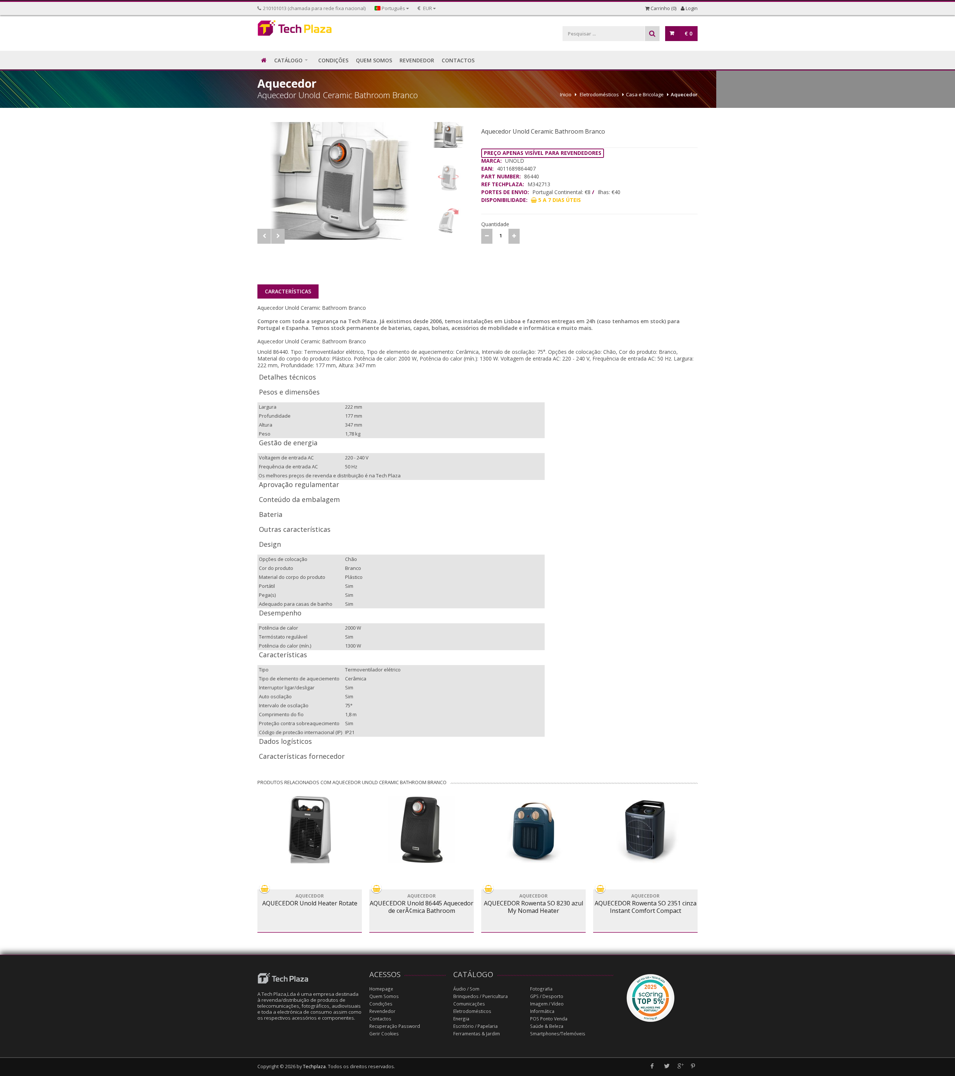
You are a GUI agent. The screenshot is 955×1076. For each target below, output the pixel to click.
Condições (380, 1004)
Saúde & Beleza (546, 1026)
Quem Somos (384, 996)
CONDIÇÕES (333, 60)
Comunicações (469, 1004)
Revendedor (382, 1011)
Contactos (380, 1019)
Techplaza (314, 1066)
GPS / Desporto (546, 996)
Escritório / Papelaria (475, 1026)
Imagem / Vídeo (547, 1004)
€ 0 (688, 33)
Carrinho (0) (662, 8)
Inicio (566, 94)
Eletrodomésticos (599, 94)
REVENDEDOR (417, 60)
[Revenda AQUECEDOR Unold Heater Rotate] (310, 829)
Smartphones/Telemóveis (557, 1033)
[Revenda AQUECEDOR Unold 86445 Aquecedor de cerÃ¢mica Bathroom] (422, 829)
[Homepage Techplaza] (309, 30)
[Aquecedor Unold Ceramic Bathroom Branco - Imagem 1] (342, 181)
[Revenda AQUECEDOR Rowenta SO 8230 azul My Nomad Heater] (533, 829)
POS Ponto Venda (548, 1019)
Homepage (381, 989)
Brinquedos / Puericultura (480, 996)
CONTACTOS (458, 60)
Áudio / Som (466, 989)
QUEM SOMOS (374, 60)
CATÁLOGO (288, 60)
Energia (461, 1019)
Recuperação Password (394, 1026)
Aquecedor (684, 94)
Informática (542, 1011)
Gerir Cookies (384, 1033)
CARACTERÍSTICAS (288, 291)
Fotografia (541, 989)
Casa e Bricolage (645, 94)
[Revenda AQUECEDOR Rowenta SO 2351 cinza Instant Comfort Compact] (645, 829)
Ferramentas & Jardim (476, 1033)
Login (691, 8)
